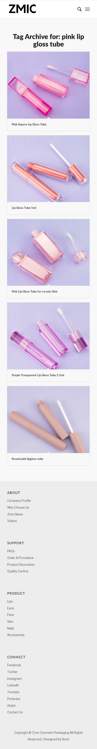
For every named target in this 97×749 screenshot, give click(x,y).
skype (11, 705)
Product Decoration (21, 564)
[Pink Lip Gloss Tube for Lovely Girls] (48, 252)
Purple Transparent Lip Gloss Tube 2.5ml (38, 375)
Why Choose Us (18, 507)
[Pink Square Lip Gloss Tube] (48, 85)
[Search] (77, 9)
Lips (10, 601)
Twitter (12, 672)
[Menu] (87, 9)
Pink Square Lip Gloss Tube (29, 124)
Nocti (65, 739)
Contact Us (15, 712)
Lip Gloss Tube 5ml (24, 208)
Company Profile (19, 501)
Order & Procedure (20, 558)
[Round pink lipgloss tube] (48, 419)
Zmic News (15, 514)
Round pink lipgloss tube (27, 459)
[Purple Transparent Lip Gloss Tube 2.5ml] (48, 336)
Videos (12, 521)
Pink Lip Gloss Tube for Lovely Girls (35, 291)
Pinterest (13, 699)
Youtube (13, 692)
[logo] (40, 9)
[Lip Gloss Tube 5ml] (48, 168)
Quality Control (17, 571)
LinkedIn (13, 685)
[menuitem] (77, 9)
